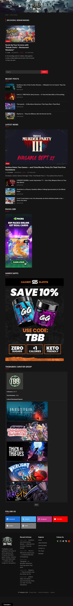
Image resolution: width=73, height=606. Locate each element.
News (7, 163)
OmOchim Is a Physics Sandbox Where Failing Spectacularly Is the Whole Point (41, 190)
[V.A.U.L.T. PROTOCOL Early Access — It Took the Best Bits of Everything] (10, 96)
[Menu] (7, 6)
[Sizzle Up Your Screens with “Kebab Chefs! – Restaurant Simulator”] (20, 34)
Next (36, 505)
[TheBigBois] (36, 6)
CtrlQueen (10, 172)
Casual (8, 41)
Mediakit (40, 553)
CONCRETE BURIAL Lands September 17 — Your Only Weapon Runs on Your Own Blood (41, 181)
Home (6, 15)
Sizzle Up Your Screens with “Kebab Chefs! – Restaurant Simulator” (17, 47)
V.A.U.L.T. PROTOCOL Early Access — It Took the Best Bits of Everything (40, 94)
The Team (41, 551)
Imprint (53, 592)
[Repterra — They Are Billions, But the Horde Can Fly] (10, 116)
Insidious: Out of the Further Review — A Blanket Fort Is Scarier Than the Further (41, 86)
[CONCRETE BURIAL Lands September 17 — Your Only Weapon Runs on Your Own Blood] (10, 182)
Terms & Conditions (43, 592)
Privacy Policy (32, 592)
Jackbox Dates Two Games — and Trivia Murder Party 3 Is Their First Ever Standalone (35, 168)
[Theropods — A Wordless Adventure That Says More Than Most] (10, 106)
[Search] (66, 6)
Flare (8, 52)
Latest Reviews (42, 543)
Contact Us (41, 548)
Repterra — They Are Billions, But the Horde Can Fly (34, 114)
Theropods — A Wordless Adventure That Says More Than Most (38, 104)
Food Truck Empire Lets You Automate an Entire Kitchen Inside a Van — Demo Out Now (40, 199)
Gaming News (42, 545)
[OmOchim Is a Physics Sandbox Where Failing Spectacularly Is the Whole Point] (10, 191)
